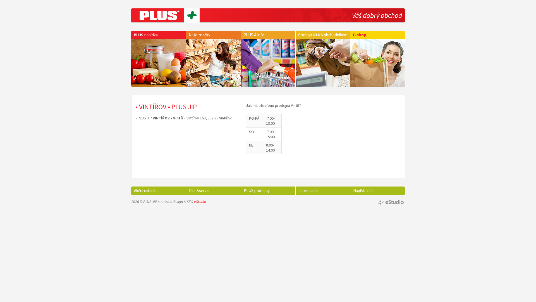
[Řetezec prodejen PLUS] (165, 15)
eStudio (200, 201)
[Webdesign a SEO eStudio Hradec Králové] (391, 202)
